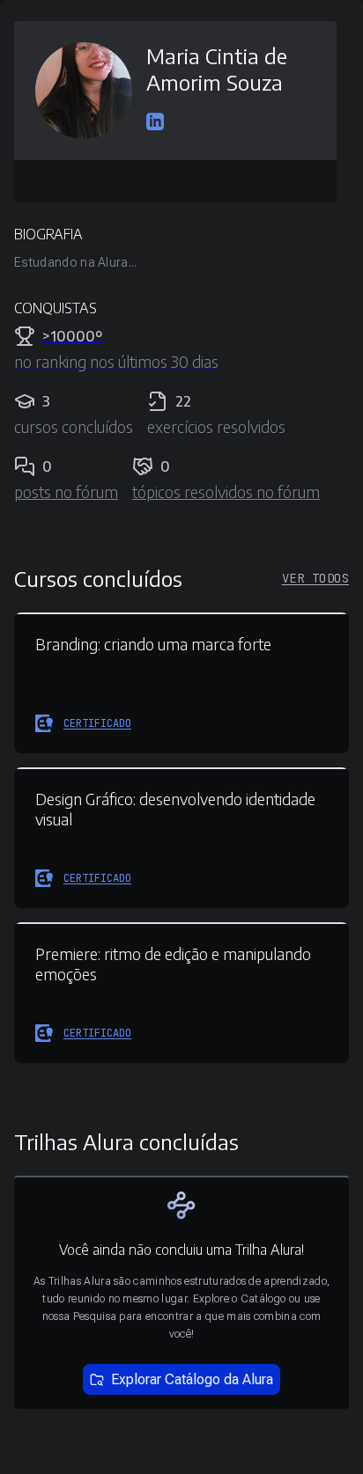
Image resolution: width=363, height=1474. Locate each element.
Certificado (97, 723)
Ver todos (315, 578)
